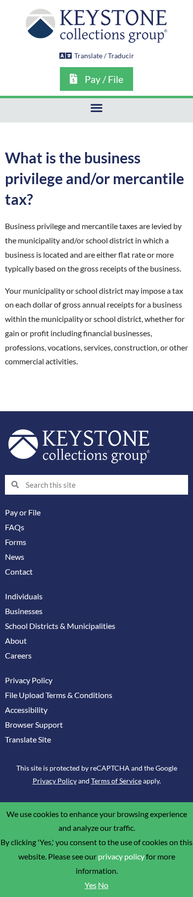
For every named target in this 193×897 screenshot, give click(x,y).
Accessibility (26, 709)
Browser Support (34, 724)
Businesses (24, 611)
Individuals (24, 596)
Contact (19, 571)
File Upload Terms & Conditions (58, 695)
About (16, 640)
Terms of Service (116, 781)
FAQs (14, 527)
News (14, 556)
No (103, 885)
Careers (18, 655)
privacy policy (121, 856)
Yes (90, 885)
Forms (15, 542)
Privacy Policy (28, 680)
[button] (96, 107)
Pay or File (23, 512)
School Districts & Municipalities (60, 626)
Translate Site (28, 739)
